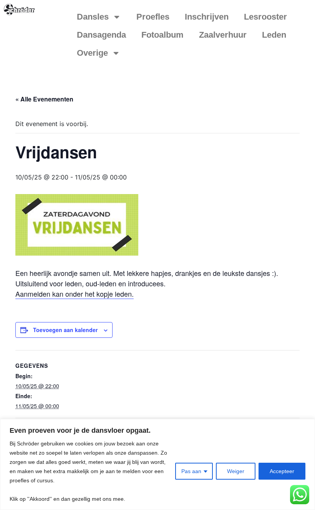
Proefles (152, 17)
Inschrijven (207, 17)
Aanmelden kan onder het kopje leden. (74, 294)
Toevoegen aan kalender (65, 330)
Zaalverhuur (223, 35)
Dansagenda (101, 35)
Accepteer (282, 471)
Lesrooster (265, 17)
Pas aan (191, 471)
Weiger (235, 471)
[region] (157, 464)
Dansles (93, 17)
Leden (274, 35)
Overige (92, 53)
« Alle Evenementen (44, 99)
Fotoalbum (162, 35)
